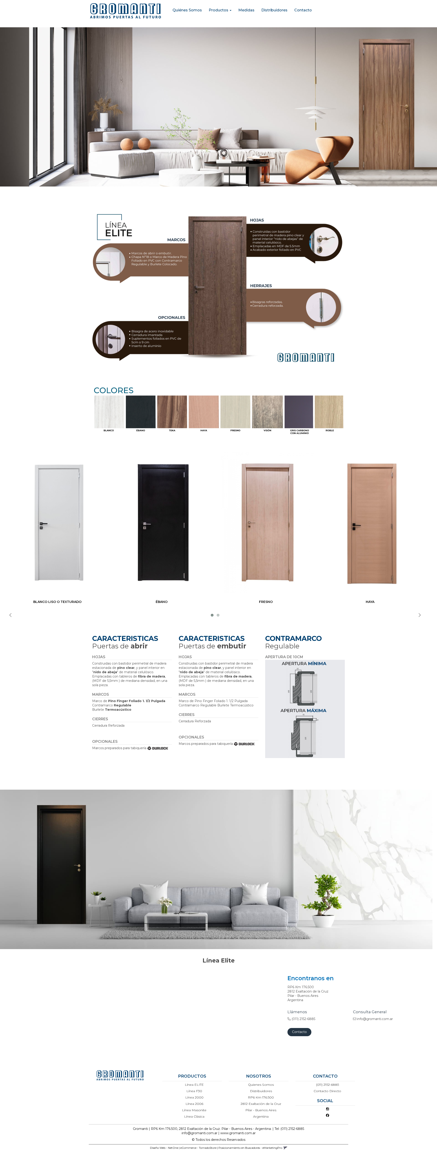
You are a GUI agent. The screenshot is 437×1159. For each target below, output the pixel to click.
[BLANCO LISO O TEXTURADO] (59, 522)
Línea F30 (194, 1091)
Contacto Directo (327, 1091)
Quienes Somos (261, 1085)
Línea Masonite (194, 1110)
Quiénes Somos (187, 10)
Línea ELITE (194, 1085)
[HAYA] (372, 522)
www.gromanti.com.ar (238, 1133)
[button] (285, 1147)
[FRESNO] (267, 522)
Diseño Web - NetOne (164, 1147)
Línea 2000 (194, 1097)
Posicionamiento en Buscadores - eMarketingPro (250, 1147)
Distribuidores (274, 10)
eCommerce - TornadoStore (198, 1147)
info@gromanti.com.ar (199, 1133)
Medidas (246, 10)
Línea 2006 (194, 1104)
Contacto (303, 10)
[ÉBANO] (163, 522)
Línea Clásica (194, 1116)
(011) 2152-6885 (327, 1085)
